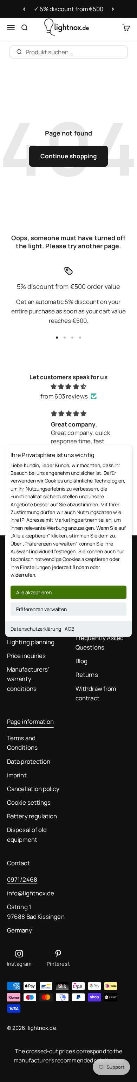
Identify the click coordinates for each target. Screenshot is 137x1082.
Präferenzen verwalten (41, 609)
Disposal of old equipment (27, 834)
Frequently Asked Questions (100, 642)
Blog (81, 661)
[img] (68, 386)
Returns (87, 675)
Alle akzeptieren (34, 592)
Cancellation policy (33, 789)
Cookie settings (29, 802)
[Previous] (24, 9)
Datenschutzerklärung (36, 628)
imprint (17, 775)
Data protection (28, 761)
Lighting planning (30, 642)
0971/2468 (22, 879)
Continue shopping (68, 156)
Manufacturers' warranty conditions (28, 678)
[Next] (113, 9)
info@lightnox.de (30, 893)
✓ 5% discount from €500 (69, 9)
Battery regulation (32, 816)
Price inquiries (26, 656)
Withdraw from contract (96, 693)
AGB (69, 628)
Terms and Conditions (22, 742)
